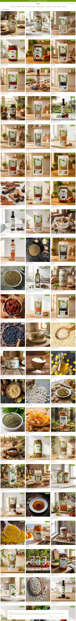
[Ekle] (49, 34)
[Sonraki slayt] (23, 23)
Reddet (62, 616)
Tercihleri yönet (11, 616)
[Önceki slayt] (2, 23)
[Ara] (68, 4)
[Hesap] (70, 4)
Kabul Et (51, 616)
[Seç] (23, 34)
